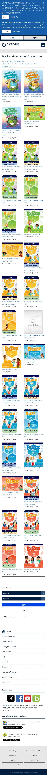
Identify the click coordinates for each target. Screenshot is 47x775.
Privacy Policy (12, 751)
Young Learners (7, 61)
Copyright (34, 755)
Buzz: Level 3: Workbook (32, 468)
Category (6, 593)
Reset (24, 610)
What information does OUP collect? (35, 751)
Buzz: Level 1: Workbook (32, 234)
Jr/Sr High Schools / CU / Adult (11, 64)
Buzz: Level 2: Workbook (10, 369)
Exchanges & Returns (23, 765)
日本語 (12, 38)
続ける (5, 17)
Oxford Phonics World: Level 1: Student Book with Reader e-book (12, 96)
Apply (23, 604)
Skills (36, 64)
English (35, 38)
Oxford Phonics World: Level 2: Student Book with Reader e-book (34, 96)
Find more (16, 31)
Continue (6, 31)
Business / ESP (6, 66)
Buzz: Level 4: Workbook (32, 569)
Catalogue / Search (9, 646)
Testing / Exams (27, 64)
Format (6, 599)
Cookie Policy (12, 755)
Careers (5, 667)
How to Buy (6, 652)
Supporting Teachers (9, 672)
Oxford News (7, 641)
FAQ (3, 657)
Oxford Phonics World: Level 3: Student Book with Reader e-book (12, 132)
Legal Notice (13, 760)
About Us (5, 662)
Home (4, 51)
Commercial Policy (34, 760)
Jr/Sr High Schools (19, 61)
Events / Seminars (8, 636)
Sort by (4, 617)
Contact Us (6, 682)
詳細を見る (14, 17)
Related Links (7, 677)
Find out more (7, 705)
